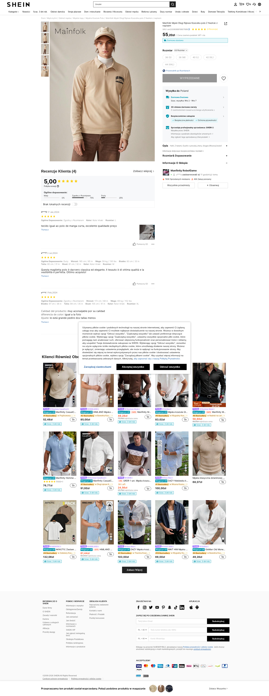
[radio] (168, 57)
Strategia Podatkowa (75, 639)
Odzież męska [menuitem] (131, 12)
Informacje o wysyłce (75, 606)
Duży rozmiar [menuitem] (166, 12)
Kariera (46, 619)
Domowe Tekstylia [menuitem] (216, 12)
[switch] (75, 204)
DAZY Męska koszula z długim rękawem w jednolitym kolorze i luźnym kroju (134, 549)
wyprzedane (190, 78)
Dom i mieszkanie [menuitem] (92, 12)
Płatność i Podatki (96, 614)
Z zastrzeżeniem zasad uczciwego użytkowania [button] (192, 110)
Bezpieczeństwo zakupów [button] (183, 116)
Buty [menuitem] (203, 12)
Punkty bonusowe (96, 618)
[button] (254, 4)
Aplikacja (194, 601)
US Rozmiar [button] (179, 50)
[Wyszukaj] (173, 4)
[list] (161, 607)
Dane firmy (47, 608)
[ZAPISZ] (223, 78)
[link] (241, 4)
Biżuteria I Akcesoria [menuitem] (113, 12)
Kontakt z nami (95, 611)
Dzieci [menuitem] (195, 12)
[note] (52, 424)
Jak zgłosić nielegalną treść (75, 634)
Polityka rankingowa (74, 643)
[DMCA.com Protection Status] (146, 676)
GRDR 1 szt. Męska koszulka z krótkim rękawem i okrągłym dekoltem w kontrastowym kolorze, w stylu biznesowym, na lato (134, 480)
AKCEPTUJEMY (143, 661)
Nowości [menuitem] (26, 12)
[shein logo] (18, 4)
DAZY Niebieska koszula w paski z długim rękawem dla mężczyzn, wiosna (172, 480)
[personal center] (235, 4)
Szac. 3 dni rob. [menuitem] (40, 12)
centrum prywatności (202, 649)
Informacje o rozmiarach (71, 625)
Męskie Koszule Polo (95, 18)
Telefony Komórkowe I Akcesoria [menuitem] (242, 12)
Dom (43, 18)
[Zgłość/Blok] (153, 244)
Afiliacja (46, 628)
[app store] (191, 609)
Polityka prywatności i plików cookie (198, 647)
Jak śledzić (70, 621)
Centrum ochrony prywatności (55, 679)
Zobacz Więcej (134, 570)
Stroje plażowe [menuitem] (74, 12)
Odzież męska (65, 18)
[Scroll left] (256, 12)
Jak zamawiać (72, 617)
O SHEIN (46, 612)
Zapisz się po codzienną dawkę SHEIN (155, 616)
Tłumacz (45, 230)
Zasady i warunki (50, 615)
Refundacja (71, 613)
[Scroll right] (260, 12)
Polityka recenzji (50, 186)
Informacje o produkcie (75, 647)
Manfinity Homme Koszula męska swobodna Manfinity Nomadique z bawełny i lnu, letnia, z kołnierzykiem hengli (60, 478)
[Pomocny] (134, 244)
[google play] (197, 609)
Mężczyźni (52, 18)
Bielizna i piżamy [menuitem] (149, 12)
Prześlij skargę (49, 632)
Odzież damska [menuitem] (58, 12)
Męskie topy (78, 18)
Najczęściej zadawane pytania (99, 606)
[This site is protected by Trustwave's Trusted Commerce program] (138, 676)
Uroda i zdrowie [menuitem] (182, 12)
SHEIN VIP (70, 630)
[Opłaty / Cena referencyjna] (176, 35)
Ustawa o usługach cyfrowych (51, 623)
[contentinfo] (182, 668)
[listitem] (60, 394)
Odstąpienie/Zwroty (74, 609)
